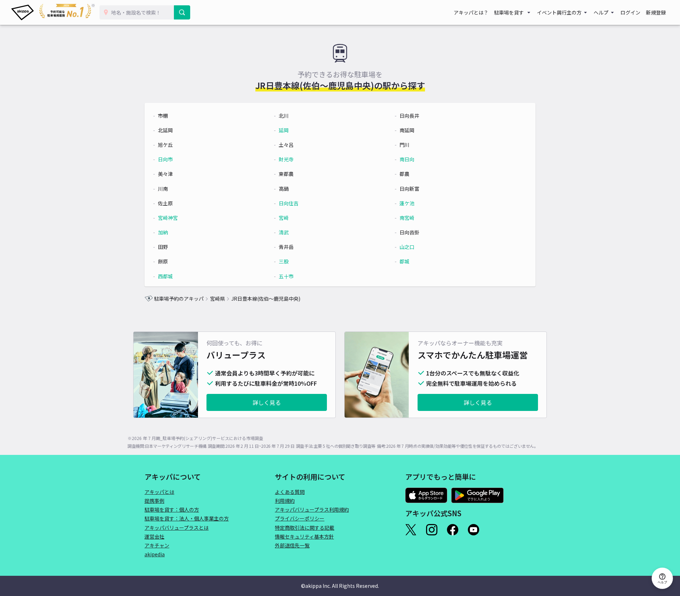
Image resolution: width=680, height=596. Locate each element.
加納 (163, 232)
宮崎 (284, 217)
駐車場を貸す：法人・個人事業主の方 (186, 518)
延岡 (284, 130)
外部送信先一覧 (292, 545)
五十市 (286, 276)
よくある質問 (290, 491)
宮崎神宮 (168, 217)
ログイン (630, 12)
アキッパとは (159, 491)
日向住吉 (289, 203)
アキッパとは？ (471, 12)
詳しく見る (267, 402)
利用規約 (285, 500)
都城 (404, 261)
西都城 (165, 276)
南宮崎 (407, 217)
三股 (284, 261)
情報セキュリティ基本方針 (304, 536)
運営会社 (154, 536)
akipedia (154, 554)
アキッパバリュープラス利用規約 (312, 509)
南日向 (407, 159)
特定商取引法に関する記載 (304, 527)
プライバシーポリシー (299, 518)
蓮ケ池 (407, 203)
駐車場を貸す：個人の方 (171, 509)
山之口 (407, 246)
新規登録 (656, 12)
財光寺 (286, 159)
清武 (284, 232)
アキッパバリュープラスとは (176, 527)
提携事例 (154, 500)
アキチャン (156, 545)
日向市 (165, 159)
